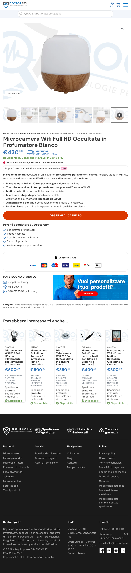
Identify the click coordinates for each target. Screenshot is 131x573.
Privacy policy (107, 453)
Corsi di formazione (46, 462)
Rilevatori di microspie (16, 467)
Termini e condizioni (110, 462)
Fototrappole (11, 485)
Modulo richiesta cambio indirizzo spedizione (109, 502)
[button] (122, 28)
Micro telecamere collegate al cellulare (33, 304)
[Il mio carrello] (118, 4)
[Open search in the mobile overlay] (65, 14)
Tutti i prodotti (11, 490)
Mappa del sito (76, 467)
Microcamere (18, 133)
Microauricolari (12, 481)
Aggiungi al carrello (65, 215)
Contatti (72, 462)
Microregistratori (13, 462)
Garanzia (104, 481)
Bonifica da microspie (48, 453)
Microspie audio (12, 458)
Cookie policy (107, 458)
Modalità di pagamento (112, 467)
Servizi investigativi (46, 458)
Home (6, 133)
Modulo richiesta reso (111, 485)
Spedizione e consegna (112, 472)
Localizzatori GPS (13, 472)
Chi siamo (73, 453)
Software (8, 476)
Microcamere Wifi (36, 133)
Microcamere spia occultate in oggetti (72, 304)
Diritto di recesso (109, 476)
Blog (69, 458)
